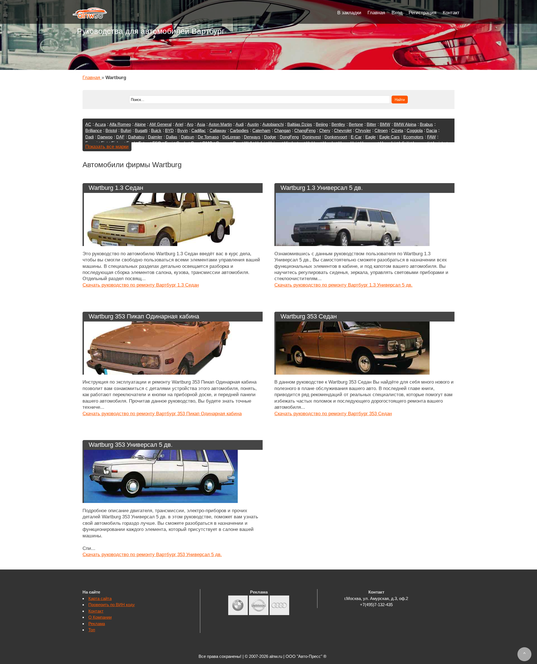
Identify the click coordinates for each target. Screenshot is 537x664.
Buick (156, 130)
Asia (201, 124)
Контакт (451, 12)
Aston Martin (220, 124)
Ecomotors (413, 136)
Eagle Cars (389, 136)
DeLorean (231, 136)
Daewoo (104, 136)
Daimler (155, 136)
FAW (431, 136)
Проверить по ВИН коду (111, 604)
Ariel (179, 124)
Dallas (171, 136)
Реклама (96, 623)
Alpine (140, 124)
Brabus (426, 124)
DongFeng (289, 136)
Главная (376, 12)
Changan (282, 130)
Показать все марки (107, 146)
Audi (239, 124)
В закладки (349, 12)
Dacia (431, 130)
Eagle (370, 136)
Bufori (126, 130)
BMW (385, 124)
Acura (100, 124)
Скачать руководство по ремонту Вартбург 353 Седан (333, 413)
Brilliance (93, 130)
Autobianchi (273, 124)
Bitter (371, 124)
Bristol (111, 130)
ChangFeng (304, 130)
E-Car (356, 136)
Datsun (187, 136)
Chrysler (363, 130)
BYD (169, 130)
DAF (120, 136)
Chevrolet (343, 130)
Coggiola (415, 130)
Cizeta (397, 130)
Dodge (270, 136)
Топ (91, 629)
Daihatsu (136, 136)
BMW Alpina (405, 124)
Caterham (261, 130)
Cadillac (198, 130)
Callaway (217, 130)
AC (88, 124)
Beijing (322, 124)
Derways (252, 136)
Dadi (89, 136)
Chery (324, 130)
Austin (253, 124)
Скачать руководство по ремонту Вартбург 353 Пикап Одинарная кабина (162, 413)
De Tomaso (208, 136)
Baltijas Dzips (299, 124)
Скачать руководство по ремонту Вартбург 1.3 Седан (141, 285)
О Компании (100, 617)
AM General (160, 124)
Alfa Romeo (120, 124)
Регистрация (422, 12)
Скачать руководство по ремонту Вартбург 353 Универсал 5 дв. (152, 554)
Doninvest (311, 136)
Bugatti (141, 130)
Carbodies (239, 130)
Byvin (182, 130)
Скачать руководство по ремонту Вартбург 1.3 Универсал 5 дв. (343, 285)
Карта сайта (100, 598)
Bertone (356, 124)
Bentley (338, 124)
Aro (190, 124)
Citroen (381, 130)
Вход (397, 12)
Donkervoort (335, 136)
